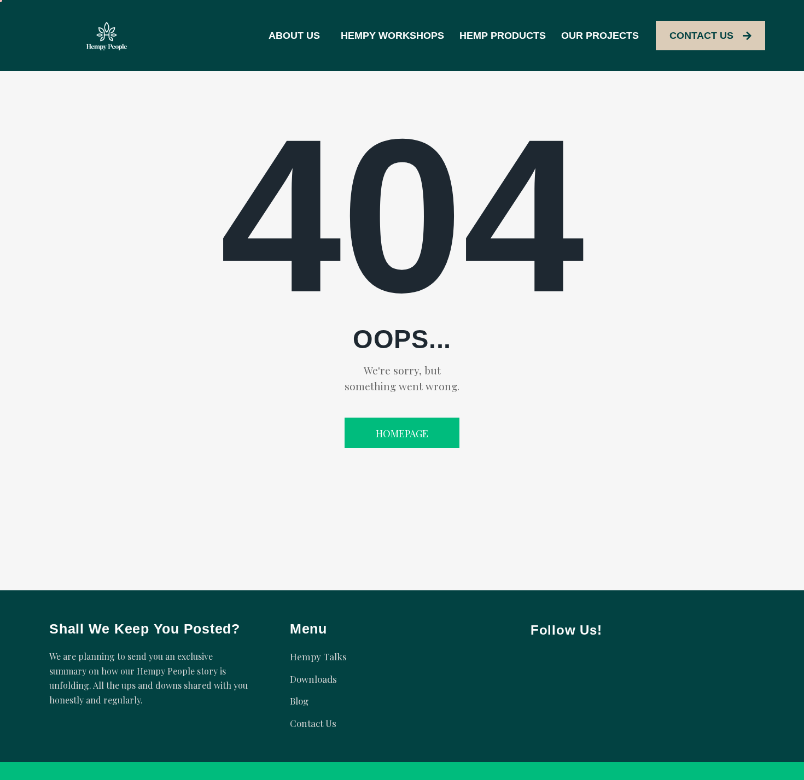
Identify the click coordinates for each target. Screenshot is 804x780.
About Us (294, 35)
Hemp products (502, 35)
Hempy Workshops (392, 35)
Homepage (402, 433)
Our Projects (600, 35)
